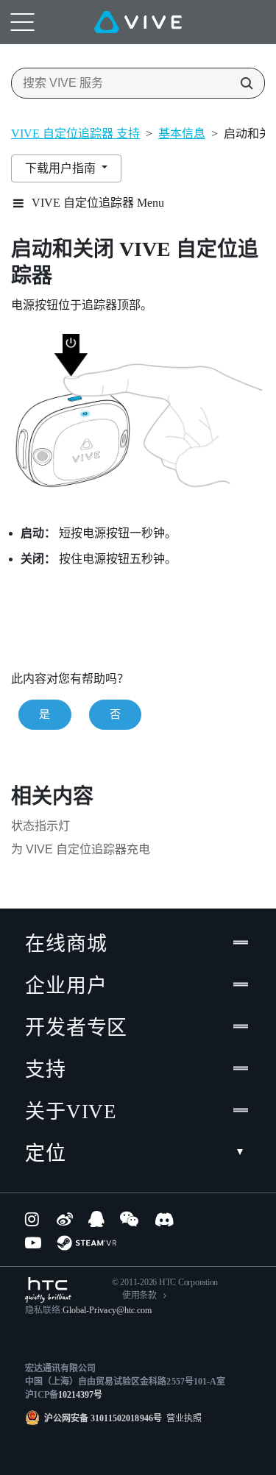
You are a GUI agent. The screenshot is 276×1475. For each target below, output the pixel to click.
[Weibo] (65, 1219)
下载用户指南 (62, 168)
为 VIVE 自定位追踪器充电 (80, 849)
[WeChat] (129, 1219)
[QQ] (96, 1219)
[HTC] (48, 1290)
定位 (45, 1153)
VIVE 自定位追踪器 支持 (75, 133)
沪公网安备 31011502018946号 (103, 1418)
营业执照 (182, 1418)
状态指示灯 (40, 826)
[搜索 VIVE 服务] (242, 83)
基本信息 (181, 133)
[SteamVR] (86, 1243)
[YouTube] (33, 1242)
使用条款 (139, 1295)
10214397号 (80, 1395)
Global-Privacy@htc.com (107, 1310)
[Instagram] (33, 1219)
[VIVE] (138, 22)
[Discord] (164, 1219)
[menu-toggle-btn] (22, 22)
